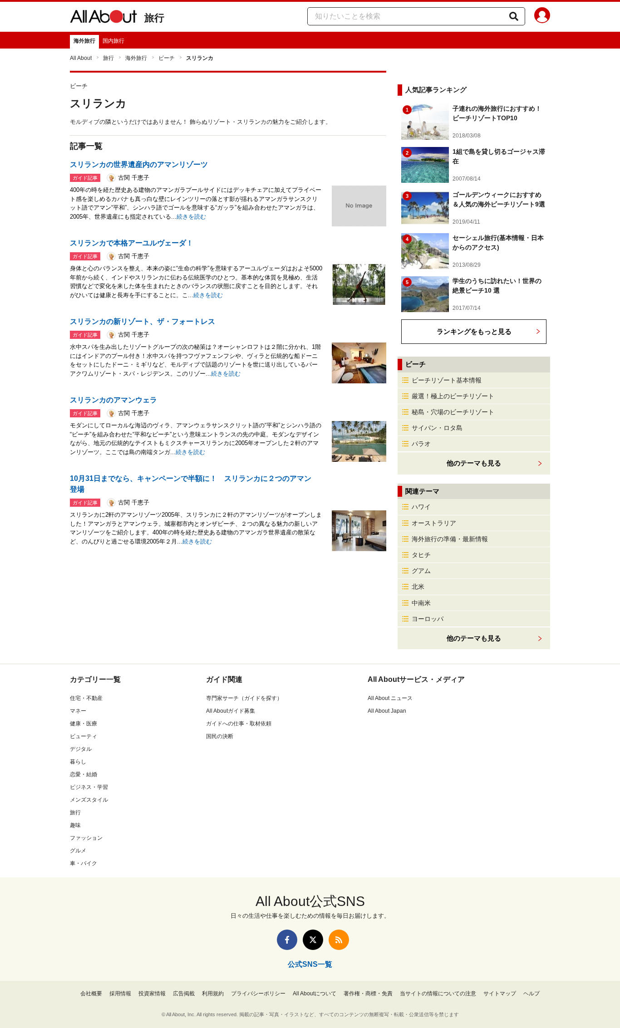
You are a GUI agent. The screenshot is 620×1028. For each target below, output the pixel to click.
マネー (78, 711)
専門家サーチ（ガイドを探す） (244, 698)
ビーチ (166, 58)
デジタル (81, 749)
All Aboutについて (314, 993)
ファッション (86, 838)
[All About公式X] (313, 940)
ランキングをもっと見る (474, 331)
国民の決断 (219, 736)
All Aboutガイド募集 (230, 711)
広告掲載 (184, 993)
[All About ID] (542, 16)
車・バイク (83, 863)
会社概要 (91, 993)
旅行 (154, 18)
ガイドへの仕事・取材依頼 (238, 723)
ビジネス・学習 (89, 787)
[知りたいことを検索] (513, 16)
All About (81, 58)
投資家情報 (152, 993)
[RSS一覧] (339, 940)
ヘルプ (531, 993)
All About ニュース (390, 698)
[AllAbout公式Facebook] (287, 940)
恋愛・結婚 (83, 774)
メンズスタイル (89, 800)
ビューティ (83, 736)
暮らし (78, 762)
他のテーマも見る (474, 638)
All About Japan (387, 711)
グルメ (78, 850)
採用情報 (120, 993)
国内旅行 (113, 41)
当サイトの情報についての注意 (438, 993)
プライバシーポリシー (258, 993)
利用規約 (213, 993)
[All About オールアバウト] (103, 18)
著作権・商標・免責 (368, 993)
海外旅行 (84, 41)
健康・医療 (83, 723)
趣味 (75, 825)
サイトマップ (499, 993)
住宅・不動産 (86, 698)
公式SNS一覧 (310, 964)
